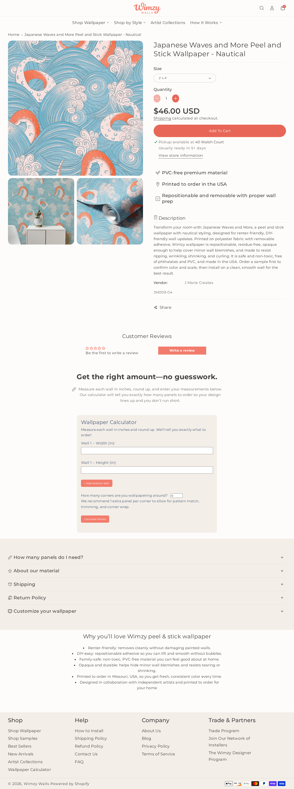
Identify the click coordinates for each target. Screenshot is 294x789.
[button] (262, 8)
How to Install (89, 730)
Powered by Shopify (70, 784)
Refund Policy (89, 746)
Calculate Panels (95, 519)
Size (158, 68)
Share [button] (166, 307)
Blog (146, 738)
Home (13, 34)
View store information (181, 155)
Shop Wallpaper (24, 730)
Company (155, 720)
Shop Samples (23, 738)
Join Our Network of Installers (229, 741)
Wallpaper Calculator (29, 769)
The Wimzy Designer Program (230, 756)
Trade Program (224, 730)
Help (81, 720)
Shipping (162, 118)
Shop (15, 720)
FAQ (79, 761)
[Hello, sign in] (272, 8)
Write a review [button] (182, 350)
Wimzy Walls (37, 784)
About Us (151, 730)
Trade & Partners (232, 720)
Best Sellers (20, 746)
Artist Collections (25, 761)
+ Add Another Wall (96, 483)
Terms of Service (158, 754)
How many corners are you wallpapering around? (140, 501)
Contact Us (86, 754)
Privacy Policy (156, 746)
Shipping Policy (91, 738)
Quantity (163, 89)
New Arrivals (21, 754)
